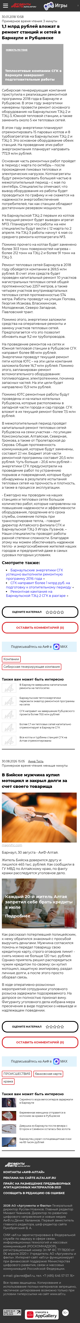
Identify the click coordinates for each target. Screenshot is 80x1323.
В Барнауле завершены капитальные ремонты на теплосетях (43, 686)
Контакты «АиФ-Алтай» (24, 1172)
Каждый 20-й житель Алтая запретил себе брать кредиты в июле (39, 902)
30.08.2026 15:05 (13, 761)
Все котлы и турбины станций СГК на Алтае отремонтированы (43, 739)
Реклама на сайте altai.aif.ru (29, 1178)
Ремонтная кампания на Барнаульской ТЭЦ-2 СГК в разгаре (36, 594)
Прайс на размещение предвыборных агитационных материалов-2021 (37, 1185)
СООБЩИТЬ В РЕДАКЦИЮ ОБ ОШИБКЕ (34, 1193)
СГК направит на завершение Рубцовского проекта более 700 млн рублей (47, 713)
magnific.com (12, 845)
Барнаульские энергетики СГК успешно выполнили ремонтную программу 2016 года (34, 574)
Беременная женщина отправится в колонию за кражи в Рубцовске (42, 1114)
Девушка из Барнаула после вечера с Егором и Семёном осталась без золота (44, 1127)
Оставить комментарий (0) (40, 628)
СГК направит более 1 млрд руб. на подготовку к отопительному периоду (38, 585)
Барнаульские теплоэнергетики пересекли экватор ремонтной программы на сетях (46, 701)
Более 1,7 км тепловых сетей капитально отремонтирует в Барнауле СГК (45, 726)
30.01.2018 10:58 (13, 17)
